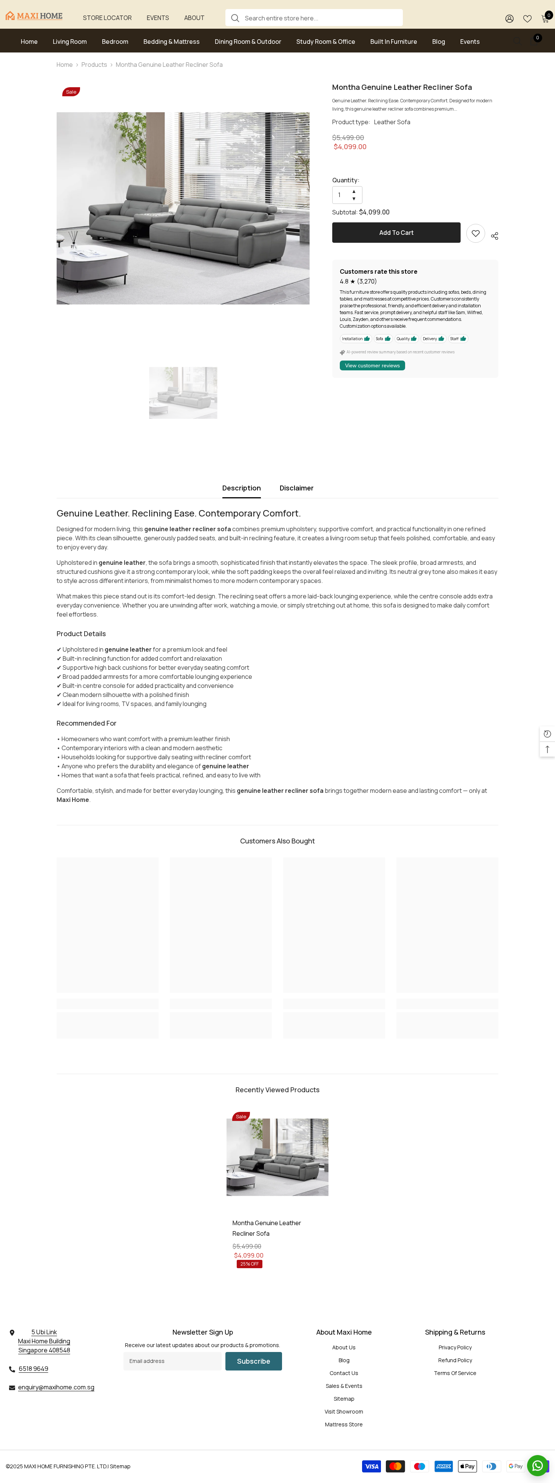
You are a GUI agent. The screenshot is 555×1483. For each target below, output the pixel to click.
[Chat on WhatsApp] (537, 1465)
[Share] (491, 235)
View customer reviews (372, 365)
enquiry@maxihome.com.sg (56, 1387)
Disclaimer (297, 487)
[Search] (314, 17)
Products (94, 64)
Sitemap (120, 1466)
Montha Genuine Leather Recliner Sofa (267, 1228)
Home (65, 64)
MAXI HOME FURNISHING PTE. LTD (65, 1466)
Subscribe (253, 1361)
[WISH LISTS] (527, 18)
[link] (475, 233)
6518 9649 (33, 1368)
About (194, 18)
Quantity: (345, 180)
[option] (183, 208)
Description (241, 487)
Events (158, 18)
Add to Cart (396, 232)
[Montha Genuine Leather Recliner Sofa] (277, 1157)
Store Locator (107, 18)
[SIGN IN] (509, 18)
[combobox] (321, 17)
